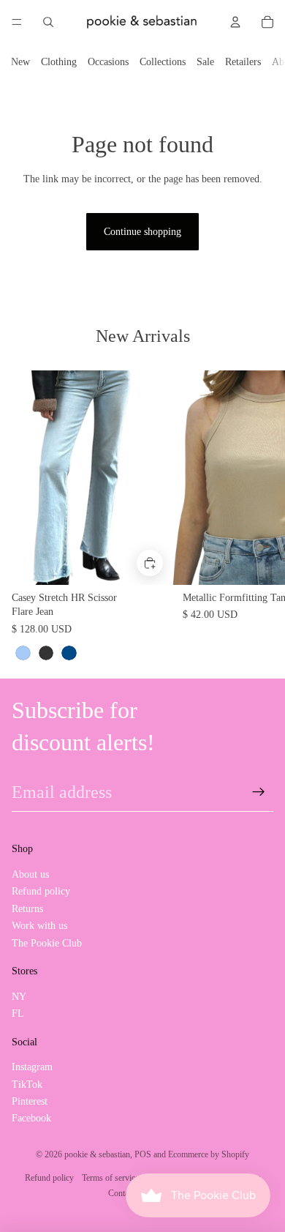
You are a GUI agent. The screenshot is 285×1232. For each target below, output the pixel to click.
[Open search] (48, 22)
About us (30, 874)
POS (142, 1154)
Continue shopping (142, 231)
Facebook (31, 1118)
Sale (205, 61)
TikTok (27, 1084)
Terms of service (110, 1178)
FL (18, 1013)
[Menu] (17, 22)
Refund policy (41, 891)
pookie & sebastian (97, 1154)
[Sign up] (258, 792)
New (20, 61)
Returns (27, 908)
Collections (163, 61)
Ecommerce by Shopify (208, 1154)
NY (19, 996)
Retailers (243, 61)
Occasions (108, 61)
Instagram (32, 1066)
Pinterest (30, 1101)
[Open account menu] (235, 22)
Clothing (59, 61)
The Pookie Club (47, 943)
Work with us (39, 925)
